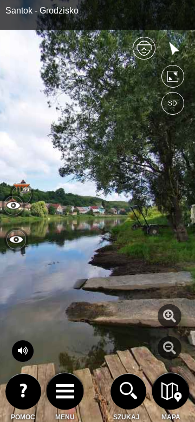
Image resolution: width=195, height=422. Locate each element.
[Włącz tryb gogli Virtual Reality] (144, 52)
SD (172, 103)
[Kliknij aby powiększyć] (169, 316)
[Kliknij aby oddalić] (169, 348)
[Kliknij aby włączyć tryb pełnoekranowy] (172, 78)
